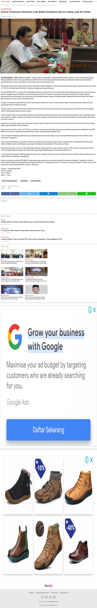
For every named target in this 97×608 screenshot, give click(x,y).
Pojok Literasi (87, 1)
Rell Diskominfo (13, 186)
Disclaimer (54, 592)
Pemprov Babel (35, 181)
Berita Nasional (18, 1)
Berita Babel (5, 1)
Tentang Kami (64, 592)
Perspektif (63, 1)
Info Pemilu (52, 1)
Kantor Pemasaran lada (9, 181)
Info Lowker (41, 1)
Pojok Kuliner (75, 1)
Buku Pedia (30, 1)
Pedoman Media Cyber (42, 592)
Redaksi (31, 592)
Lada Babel (23, 181)
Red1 (9, 188)
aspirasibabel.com (52, 605)
